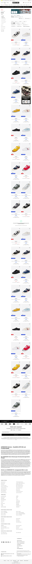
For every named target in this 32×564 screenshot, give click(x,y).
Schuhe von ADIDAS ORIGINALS (20, 512)
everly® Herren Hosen (3, 485)
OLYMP (2, 504)
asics (16, 498)
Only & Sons (17, 503)
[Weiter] (28, 5)
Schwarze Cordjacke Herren (4, 486)
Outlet (3, 0)
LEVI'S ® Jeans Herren (4, 492)
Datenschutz (14, 560)
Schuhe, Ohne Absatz (19, 525)
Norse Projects (3, 503)
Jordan (2, 502)
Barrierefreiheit (26, 560)
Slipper (21, 464)
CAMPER (17, 496)
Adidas (17, 497)
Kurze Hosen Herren (3, 491)
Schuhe (15, 15)
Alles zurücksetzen (27, 26)
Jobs (11, 560)
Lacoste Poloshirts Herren (19, 491)
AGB (18, 560)
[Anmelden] (25, 2)
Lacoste (17, 499)
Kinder (8, 2)
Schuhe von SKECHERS (4, 511)
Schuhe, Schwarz (18, 518)
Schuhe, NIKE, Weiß (18, 532)
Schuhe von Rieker (18, 511)
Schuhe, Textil (18, 526)
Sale (16, 21)
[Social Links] (1, 542)
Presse (8, 560)
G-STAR (2, 505)
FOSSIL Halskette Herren (19, 484)
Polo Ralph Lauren (18, 505)
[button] (21, 18)
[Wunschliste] (28, 2)
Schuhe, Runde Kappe (3, 526)
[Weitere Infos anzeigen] (16, 45)
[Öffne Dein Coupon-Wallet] (23, 2)
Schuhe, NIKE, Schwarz (4, 532)
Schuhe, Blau (2, 518)
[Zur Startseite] (5, 539)
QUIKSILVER (17, 504)
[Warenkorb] (30, 2)
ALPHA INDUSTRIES (3, 496)
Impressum (21, 560)
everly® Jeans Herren (18, 492)
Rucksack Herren (18, 490)
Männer (5, 2)
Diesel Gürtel (2, 484)
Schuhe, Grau (17, 519)
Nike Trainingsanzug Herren (19, 485)
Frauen (2, 2)
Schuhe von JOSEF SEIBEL (4, 512)
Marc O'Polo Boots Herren (19, 486)
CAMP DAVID (2, 498)
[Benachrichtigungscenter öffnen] (27, 2)
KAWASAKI (18, 15)
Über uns (5, 560)
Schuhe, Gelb (2, 519)
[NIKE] (21, 11)
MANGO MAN (18, 502)
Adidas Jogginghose (3, 490)
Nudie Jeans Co (3, 497)
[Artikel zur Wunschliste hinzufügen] (19, 29)
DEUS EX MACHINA (3, 499)
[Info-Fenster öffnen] (11, 9)
